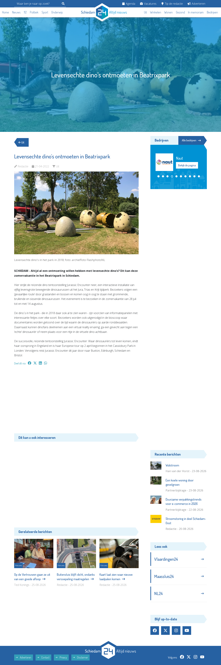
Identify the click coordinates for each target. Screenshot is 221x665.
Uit (145, 12)
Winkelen (155, 12)
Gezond (180, 12)
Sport (45, 12)
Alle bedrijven (189, 140)
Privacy (63, 657)
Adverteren (198, 4)
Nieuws (16, 12)
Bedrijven (212, 12)
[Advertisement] (76, 401)
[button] (158, 176)
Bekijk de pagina (187, 165)
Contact (45, 657)
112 (25, 12)
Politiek (34, 12)
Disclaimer (82, 657)
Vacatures (149, 4)
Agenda (130, 4)
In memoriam (196, 12)
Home (5, 12)
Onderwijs (57, 12)
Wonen (168, 12)
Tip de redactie (173, 4)
